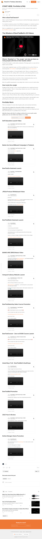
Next (36, 471)
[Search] (27, 2)
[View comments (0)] (7, 15)
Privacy (21, 531)
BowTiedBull (12, 68)
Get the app (26, 534)
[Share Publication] (29, 2)
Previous (6, 471)
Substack (15, 536)
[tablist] (6, 479)
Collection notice (28, 531)
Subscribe (33, 1)
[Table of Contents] (1, 269)
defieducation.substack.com (13, 129)
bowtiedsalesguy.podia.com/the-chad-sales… (16, 314)
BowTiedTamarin (7, 11)
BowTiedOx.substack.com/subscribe (14, 176)
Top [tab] (3, 491)
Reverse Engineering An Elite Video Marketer (10, 510)
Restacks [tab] (9, 478)
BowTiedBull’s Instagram (7, 30)
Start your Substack (18, 534)
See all (4, 515)
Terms (24, 531)
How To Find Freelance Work (9, 501)
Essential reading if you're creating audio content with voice (12, 495)
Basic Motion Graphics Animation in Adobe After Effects (15, 508)
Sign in (38, 1)
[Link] (1, 17)
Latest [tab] (6, 491)
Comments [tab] (5, 478)
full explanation (33, 68)
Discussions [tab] (10, 491)
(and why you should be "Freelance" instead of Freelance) (12, 503)
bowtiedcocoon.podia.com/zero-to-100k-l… (15, 343)
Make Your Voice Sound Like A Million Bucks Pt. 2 (13, 494)
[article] (21, 496)
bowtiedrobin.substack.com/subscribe (14, 237)
